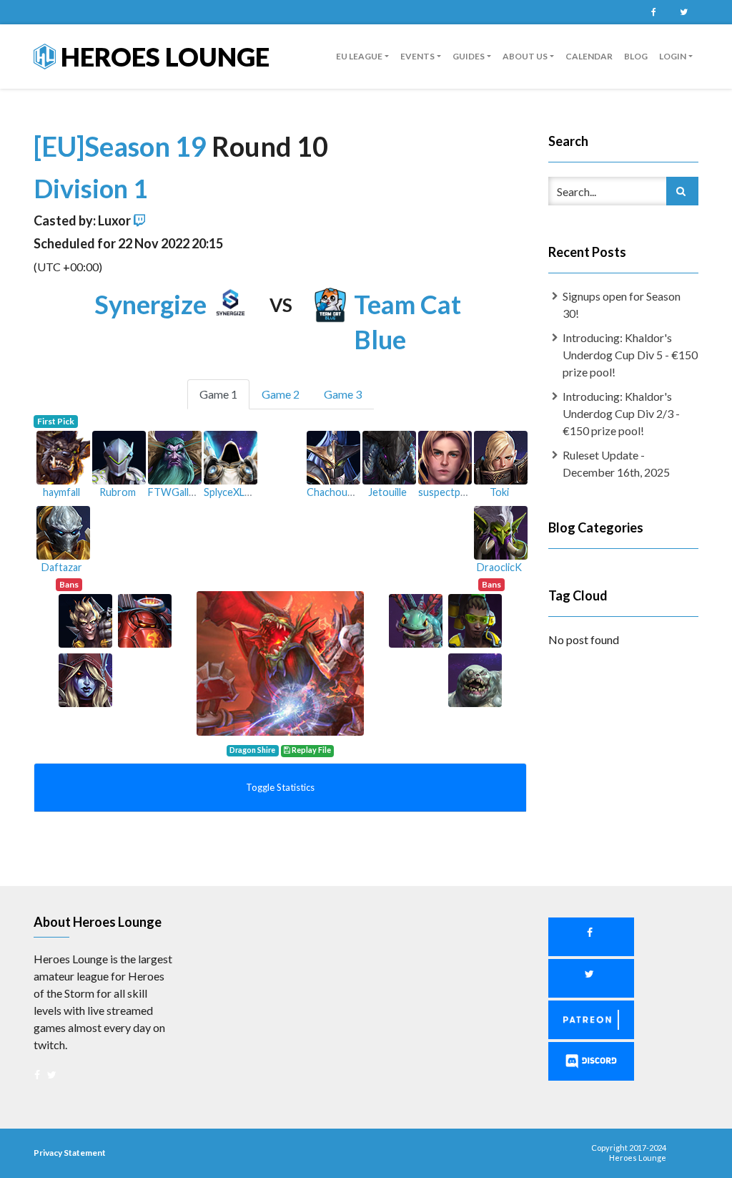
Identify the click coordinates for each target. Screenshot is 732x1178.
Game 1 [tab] (218, 394)
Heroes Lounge (162, 56)
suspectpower (451, 492)
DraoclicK (499, 567)
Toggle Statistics (280, 787)
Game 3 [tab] (343, 394)
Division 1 (91, 188)
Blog (636, 56)
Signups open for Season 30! (622, 304)
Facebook (653, 12)
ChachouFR (333, 492)
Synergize (150, 304)
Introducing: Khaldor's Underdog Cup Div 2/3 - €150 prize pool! (621, 413)
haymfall (61, 492)
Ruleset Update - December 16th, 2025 (616, 463)
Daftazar (61, 567)
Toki (499, 492)
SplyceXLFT (230, 492)
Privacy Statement (70, 1152)
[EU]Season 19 (123, 146)
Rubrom (117, 492)
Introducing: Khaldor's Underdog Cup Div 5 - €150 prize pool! (630, 355)
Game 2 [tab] (281, 394)
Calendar (589, 56)
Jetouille (387, 492)
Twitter (683, 12)
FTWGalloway (180, 492)
